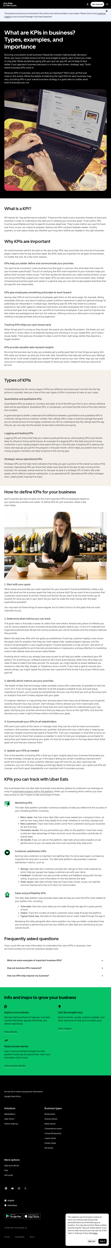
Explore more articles (16, 1012)
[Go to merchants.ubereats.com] (10, 4)
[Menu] (107, 4)
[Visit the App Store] (32, 1216)
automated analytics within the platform (33, 791)
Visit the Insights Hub (70, 1012)
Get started (97, 4)
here (95, 1233)
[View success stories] (6, 1040)
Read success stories (16, 1046)
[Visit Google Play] (13, 1216)
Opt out (91, 1241)
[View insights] (59, 1006)
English (11, 1200)
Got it (102, 1241)
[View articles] (6, 1006)
